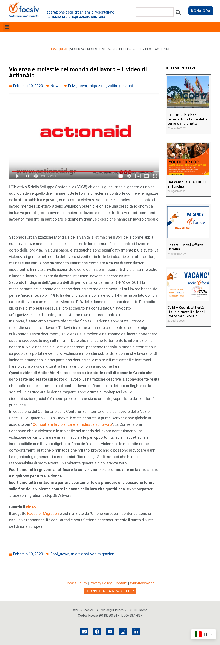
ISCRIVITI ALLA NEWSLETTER (110, 591)
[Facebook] (97, 631)
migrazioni (97, 85)
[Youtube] (110, 631)
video (31, 507)
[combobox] (155, 12)
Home (54, 49)
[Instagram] (123, 631)
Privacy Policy (101, 583)
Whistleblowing (142, 583)
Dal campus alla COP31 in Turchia (186, 183)
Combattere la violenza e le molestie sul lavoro (72, 424)
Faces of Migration (43, 513)
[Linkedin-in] (136, 631)
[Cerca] (178, 13)
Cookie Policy (76, 583)
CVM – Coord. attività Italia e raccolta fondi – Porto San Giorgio (187, 311)
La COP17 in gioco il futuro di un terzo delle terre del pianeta (187, 119)
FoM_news (77, 85)
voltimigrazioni (120, 85)
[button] (6, 27)
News (64, 49)
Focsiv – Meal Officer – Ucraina (186, 246)
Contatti (120, 583)
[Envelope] (84, 631)
